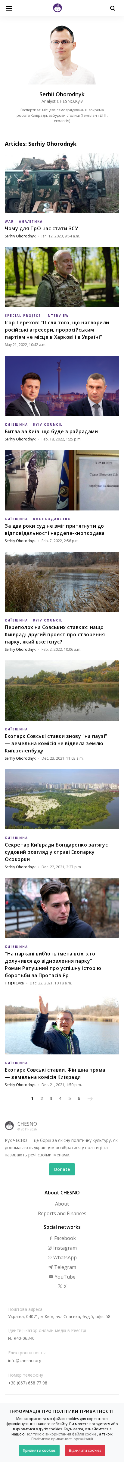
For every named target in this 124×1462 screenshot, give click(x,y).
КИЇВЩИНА (16, 424)
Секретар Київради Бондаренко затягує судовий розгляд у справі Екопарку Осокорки (56, 852)
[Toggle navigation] (9, 8)
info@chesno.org (24, 1360)
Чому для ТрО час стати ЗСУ (41, 228)
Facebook (64, 1238)
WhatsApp (64, 1257)
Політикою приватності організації (62, 1438)
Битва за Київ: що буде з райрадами (51, 431)
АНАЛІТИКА (31, 221)
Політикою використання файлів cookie (61, 1434)
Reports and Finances (62, 1213)
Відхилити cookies (85, 1450)
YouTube (65, 1276)
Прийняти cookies (39, 1450)
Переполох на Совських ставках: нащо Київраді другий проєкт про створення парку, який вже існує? (55, 634)
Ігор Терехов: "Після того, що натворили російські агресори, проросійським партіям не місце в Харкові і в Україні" (57, 329)
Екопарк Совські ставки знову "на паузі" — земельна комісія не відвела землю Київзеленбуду (56, 743)
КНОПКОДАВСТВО (52, 519)
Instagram (64, 1247)
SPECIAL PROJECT (23, 315)
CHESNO (27, 1123)
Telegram (64, 1267)
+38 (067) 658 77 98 (27, 1383)
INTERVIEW (57, 315)
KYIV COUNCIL (48, 424)
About (62, 1203)
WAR (9, 221)
